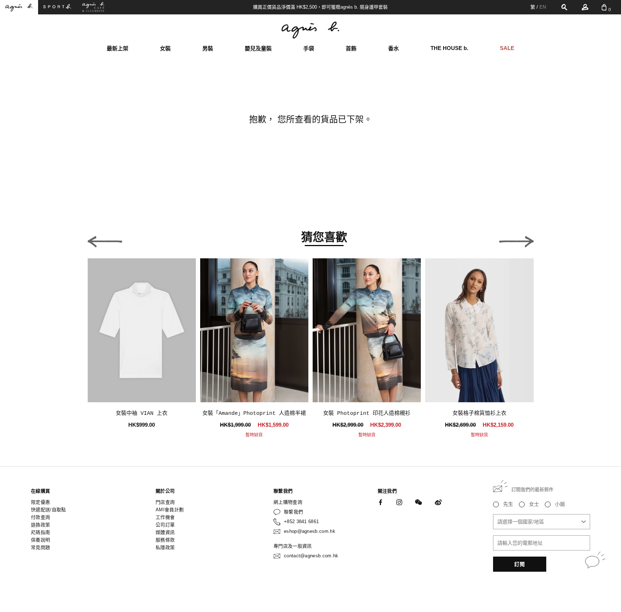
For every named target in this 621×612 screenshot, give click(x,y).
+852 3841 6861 (301, 521)
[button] (105, 239)
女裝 (165, 48)
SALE (507, 48)
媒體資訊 (165, 532)
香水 (393, 48)
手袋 (308, 48)
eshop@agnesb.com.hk (309, 531)
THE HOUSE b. (449, 48)
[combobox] (541, 521)
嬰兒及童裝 (258, 48)
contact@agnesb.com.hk (311, 555)
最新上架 (117, 48)
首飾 (351, 48)
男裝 (207, 48)
